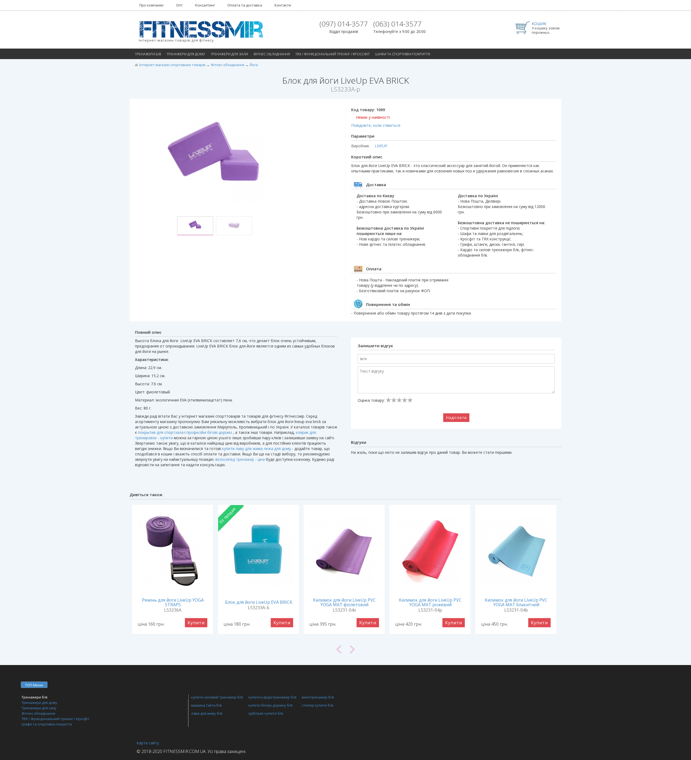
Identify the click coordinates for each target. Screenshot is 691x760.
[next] (453, 649)
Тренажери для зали (229, 54)
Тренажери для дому (186, 54)
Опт (179, 5)
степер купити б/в (317, 705)
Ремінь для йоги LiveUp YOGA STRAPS (173, 602)
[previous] (238, 649)
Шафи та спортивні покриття (402, 54)
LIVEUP (381, 145)
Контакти (283, 5)
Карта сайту (148, 742)
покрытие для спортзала (161, 432)
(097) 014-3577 (344, 24)
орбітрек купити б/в (265, 713)
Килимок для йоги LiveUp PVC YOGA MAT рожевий (430, 602)
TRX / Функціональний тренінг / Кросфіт (55, 718)
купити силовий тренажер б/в (217, 697)
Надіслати (456, 417)
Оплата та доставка (244, 5)
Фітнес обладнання (271, 54)
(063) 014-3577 (397, 24)
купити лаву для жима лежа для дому (256, 448)
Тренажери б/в (148, 54)
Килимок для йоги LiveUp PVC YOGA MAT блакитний (516, 602)
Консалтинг (205, 5)
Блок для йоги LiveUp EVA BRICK (258, 602)
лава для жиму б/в (206, 713)
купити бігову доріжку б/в (270, 705)
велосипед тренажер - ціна (240, 459)
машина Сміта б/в (206, 705)
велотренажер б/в (318, 697)
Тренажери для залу (39, 708)
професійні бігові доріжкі (209, 432)
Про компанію (151, 5)
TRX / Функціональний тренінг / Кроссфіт (332, 54)
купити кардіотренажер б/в (272, 697)
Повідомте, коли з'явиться (375, 125)
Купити (196, 623)
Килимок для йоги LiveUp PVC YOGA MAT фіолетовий (344, 602)
